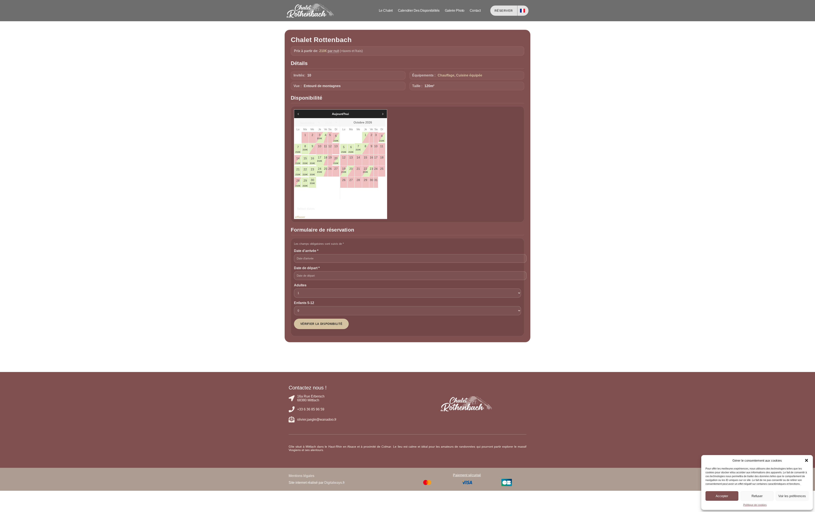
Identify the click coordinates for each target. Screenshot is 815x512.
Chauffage (446, 75)
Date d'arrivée (306, 251)
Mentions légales (301, 476)
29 (305, 183)
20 (336, 160)
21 (298, 171)
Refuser (757, 496)
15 (305, 160)
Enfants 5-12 (304, 303)
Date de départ (307, 268)
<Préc (308, 114)
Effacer (300, 217)
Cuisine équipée (469, 75)
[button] (806, 460)
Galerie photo (454, 10)
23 (312, 171)
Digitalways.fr (334, 482)
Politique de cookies (755, 505)
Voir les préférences (792, 496)
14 (298, 160)
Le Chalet (386, 10)
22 (305, 171)
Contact (475, 10)
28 (298, 183)
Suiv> (372, 114)
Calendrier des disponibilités (419, 10)
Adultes (300, 285)
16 (312, 160)
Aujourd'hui (340, 114)
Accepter (722, 496)
